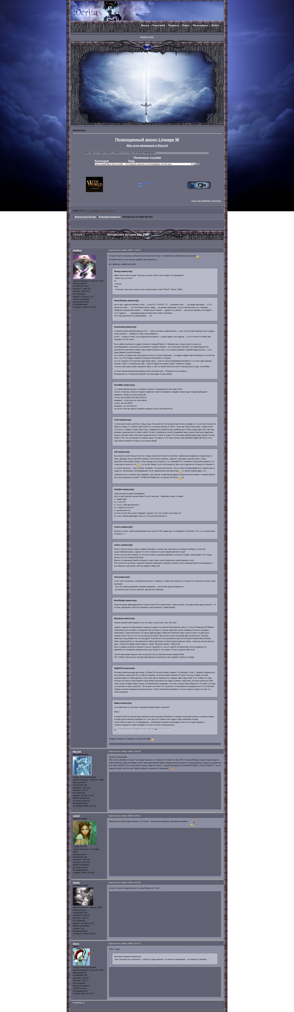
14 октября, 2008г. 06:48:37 (129, 816)
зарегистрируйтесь (106, 211)
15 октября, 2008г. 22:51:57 (129, 943)
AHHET (76, 816)
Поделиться (113, 250)
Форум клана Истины (85, 217)
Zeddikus (77, 250)
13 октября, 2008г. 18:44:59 (129, 751)
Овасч (76, 944)
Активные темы (147, 37)
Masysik (77, 751)
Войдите (90, 211)
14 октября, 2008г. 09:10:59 (129, 882)
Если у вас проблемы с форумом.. (207, 201)
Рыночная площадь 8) (110, 217)
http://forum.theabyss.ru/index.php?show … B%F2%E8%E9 (144, 730)
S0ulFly (76, 883)
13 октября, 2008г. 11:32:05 (129, 250)
